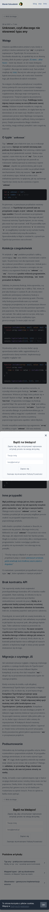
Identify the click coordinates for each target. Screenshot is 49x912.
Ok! (43, 905)
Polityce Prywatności (20, 906)
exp (40, 3)
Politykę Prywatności (34, 474)
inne (45, 3)
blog (35, 3)
